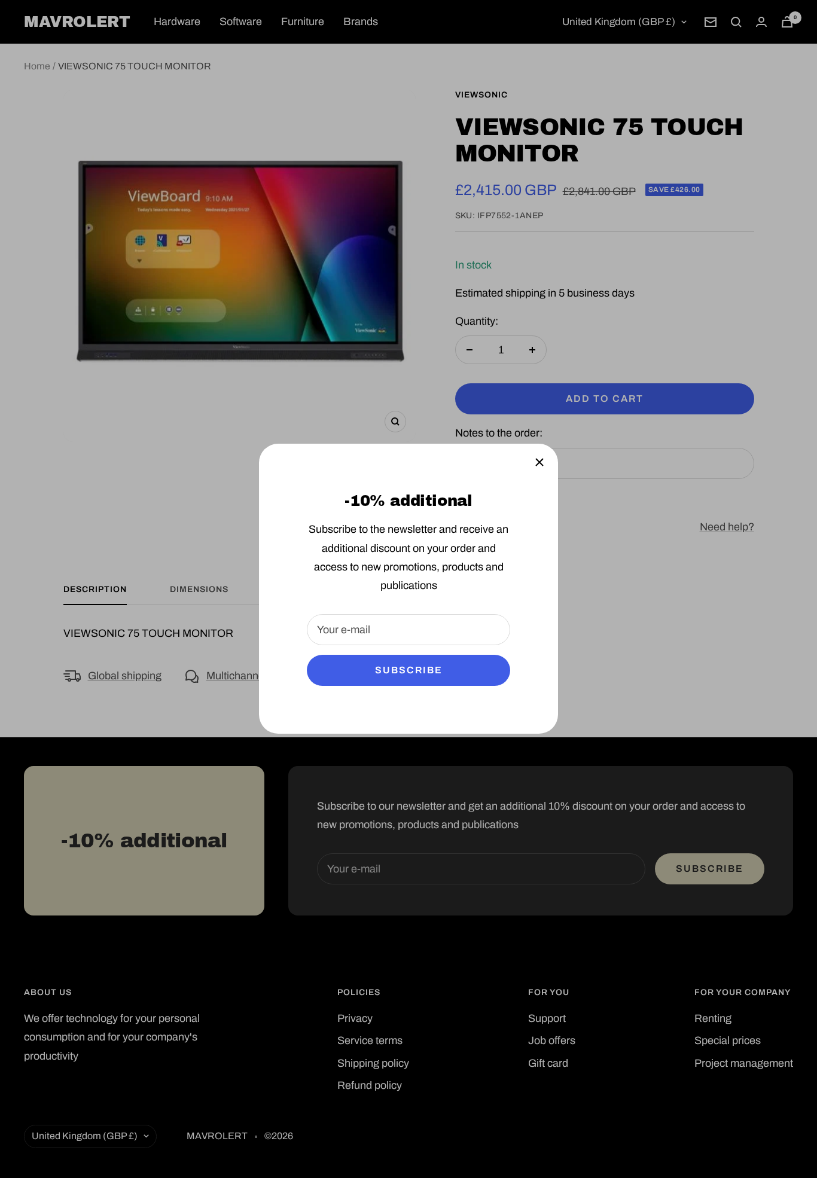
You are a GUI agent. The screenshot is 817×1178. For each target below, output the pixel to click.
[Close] (539, 462)
